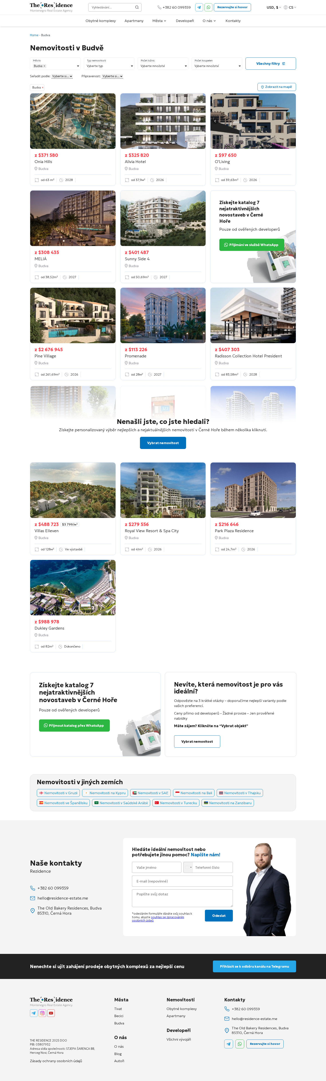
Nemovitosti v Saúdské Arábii (124, 803)
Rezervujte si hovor (232, 7)
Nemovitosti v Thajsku (242, 793)
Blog (118, 1053)
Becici (118, 1016)
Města (157, 20)
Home (34, 35)
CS (291, 7)
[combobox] (189, 867)
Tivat (118, 1008)
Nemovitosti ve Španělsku (65, 803)
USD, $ (272, 7)
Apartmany (134, 20)
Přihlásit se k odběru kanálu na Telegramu (254, 966)
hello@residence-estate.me (62, 898)
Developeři (185, 20)
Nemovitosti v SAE (153, 793)
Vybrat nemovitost (163, 443)
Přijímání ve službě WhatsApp (253, 245)
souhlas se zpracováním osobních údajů (158, 919)
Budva (119, 1023)
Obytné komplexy (101, 20)
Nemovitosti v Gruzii (60, 793)
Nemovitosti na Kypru (108, 793)
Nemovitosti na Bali (196, 793)
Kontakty (233, 20)
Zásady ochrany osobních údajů (56, 1061)
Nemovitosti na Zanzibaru (230, 803)
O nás (207, 20)
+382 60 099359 (177, 7)
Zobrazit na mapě (278, 87)
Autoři (119, 1061)
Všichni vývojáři (179, 1039)
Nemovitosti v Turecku (178, 803)
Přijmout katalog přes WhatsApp (76, 725)
